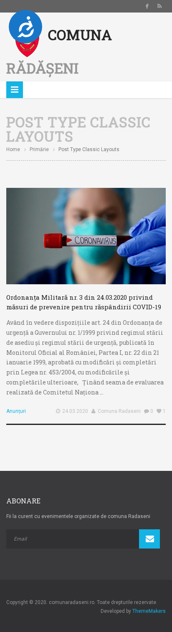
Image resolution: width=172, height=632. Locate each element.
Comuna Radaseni (119, 411)
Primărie (39, 149)
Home (13, 149)
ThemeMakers (149, 611)
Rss (159, 6)
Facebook (147, 6)
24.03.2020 (75, 411)
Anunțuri (16, 411)
